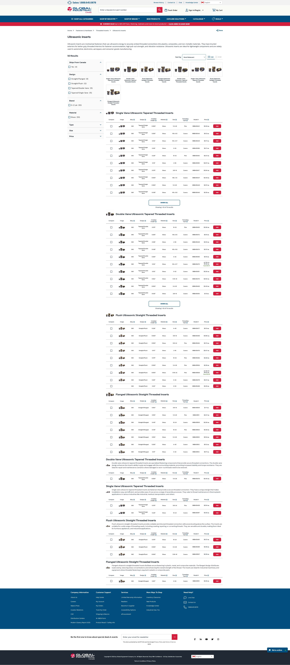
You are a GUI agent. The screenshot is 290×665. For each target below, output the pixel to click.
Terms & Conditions (140, 661)
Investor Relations (77, 610)
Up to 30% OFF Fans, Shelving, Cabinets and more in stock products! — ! (146, 24)
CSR (72, 614)
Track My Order (101, 610)
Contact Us (171, 2)
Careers (73, 601)
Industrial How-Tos (153, 610)
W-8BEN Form (101, 618)
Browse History (159, 2)
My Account (100, 601)
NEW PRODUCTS (153, 19)
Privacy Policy (158, 642)
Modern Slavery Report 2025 (80, 622)
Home (70, 30)
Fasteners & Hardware (84, 30)
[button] (211, 2)
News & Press (75, 606)
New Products (151, 601)
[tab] (211, 57)
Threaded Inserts (102, 30)
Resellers (124, 601)
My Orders (99, 606)
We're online (277, 650)
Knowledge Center (192, 2)
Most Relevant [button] (189, 57)
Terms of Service (171, 642)
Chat (180, 2)
